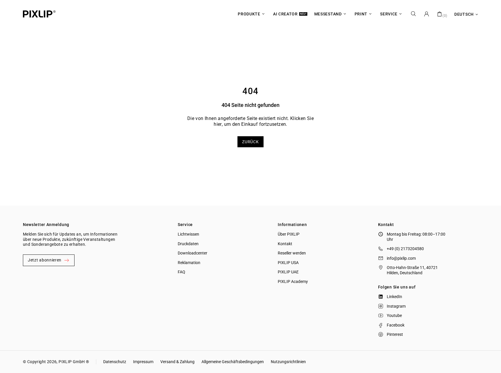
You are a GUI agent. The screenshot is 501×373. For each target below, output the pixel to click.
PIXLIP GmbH (72, 361)
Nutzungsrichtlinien (288, 361)
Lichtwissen (188, 234)
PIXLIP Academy (293, 281)
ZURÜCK (250, 141)
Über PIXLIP (288, 234)
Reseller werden (292, 253)
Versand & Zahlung (177, 361)
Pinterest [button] (395, 334)
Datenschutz (114, 361)
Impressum (143, 361)
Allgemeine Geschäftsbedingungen (233, 361)
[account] (426, 14)
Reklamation (189, 262)
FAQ (181, 272)
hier (218, 124)
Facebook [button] (395, 325)
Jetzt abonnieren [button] (44, 260)
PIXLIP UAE (288, 272)
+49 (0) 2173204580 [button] (405, 248)
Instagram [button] (396, 306)
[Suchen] (413, 14)
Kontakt (285, 243)
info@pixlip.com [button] (401, 258)
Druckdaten (188, 243)
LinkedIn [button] (394, 296)
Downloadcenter (192, 253)
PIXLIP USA (288, 262)
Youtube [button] (394, 315)
